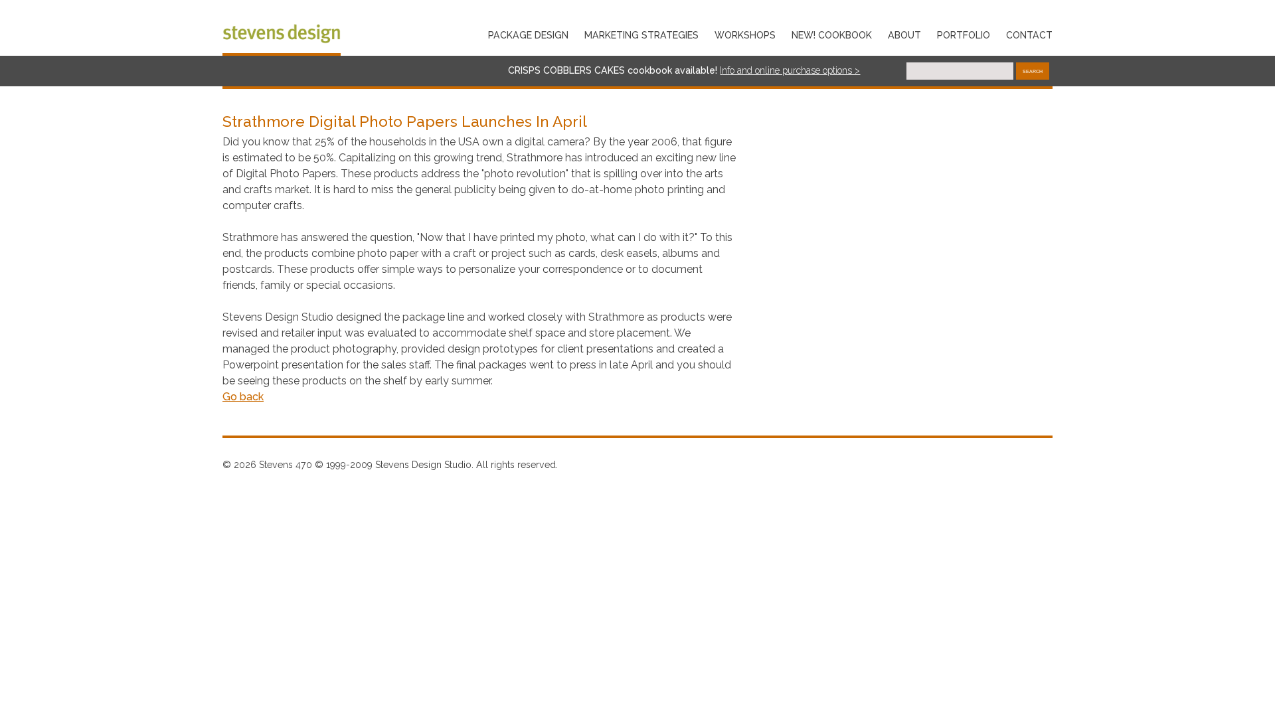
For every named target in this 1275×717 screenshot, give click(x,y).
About (904, 35)
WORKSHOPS (745, 35)
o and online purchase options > (795, 70)
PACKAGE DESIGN (528, 35)
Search (1033, 71)
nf (726, 70)
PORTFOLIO (963, 35)
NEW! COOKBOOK (832, 35)
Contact (1029, 35)
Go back (243, 396)
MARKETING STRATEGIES (641, 35)
